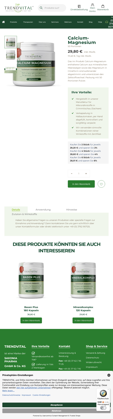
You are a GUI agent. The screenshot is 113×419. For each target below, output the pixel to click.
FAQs (100, 22)
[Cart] (102, 6)
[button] (10, 54)
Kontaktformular (30, 226)
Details (16, 209)
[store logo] (18, 8)
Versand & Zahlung (95, 353)
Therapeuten (28, 22)
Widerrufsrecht (94, 362)
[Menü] (108, 390)
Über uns (42, 22)
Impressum (92, 367)
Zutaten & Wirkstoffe (24, 214)
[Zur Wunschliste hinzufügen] (101, 184)
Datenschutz (92, 357)
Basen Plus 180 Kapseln (31, 309)
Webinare (68, 22)
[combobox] (52, 7)
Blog (90, 22)
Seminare (55, 22)
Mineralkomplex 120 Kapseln (83, 309)
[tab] (16, 209)
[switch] (103, 408)
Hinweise (71, 209)
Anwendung (43, 209)
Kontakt (80, 22)
